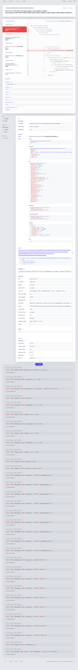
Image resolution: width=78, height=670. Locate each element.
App (3, 116)
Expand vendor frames (11, 21)
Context (4, 136)
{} (40, 142)
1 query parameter (10, 372)
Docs (16, 661)
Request (4, 125)
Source (11, 661)
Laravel (21, 661)
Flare (56, 661)
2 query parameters (10, 391)
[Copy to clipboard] (71, 84)
